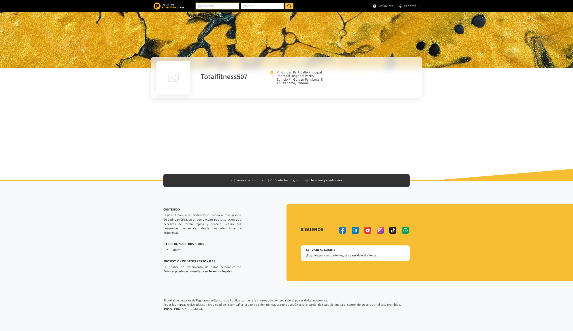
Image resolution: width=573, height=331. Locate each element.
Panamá (410, 6)
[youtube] (367, 230)
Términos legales (220, 271)
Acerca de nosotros (250, 180)
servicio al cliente (364, 255)
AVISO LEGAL (172, 309)
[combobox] (217, 6)
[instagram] (380, 230)
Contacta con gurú (287, 180)
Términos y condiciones (326, 180)
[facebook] (342, 230)
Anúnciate (385, 6)
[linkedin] (355, 230)
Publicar (176, 250)
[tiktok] (392, 230)
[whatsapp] (405, 230)
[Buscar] (289, 6)
